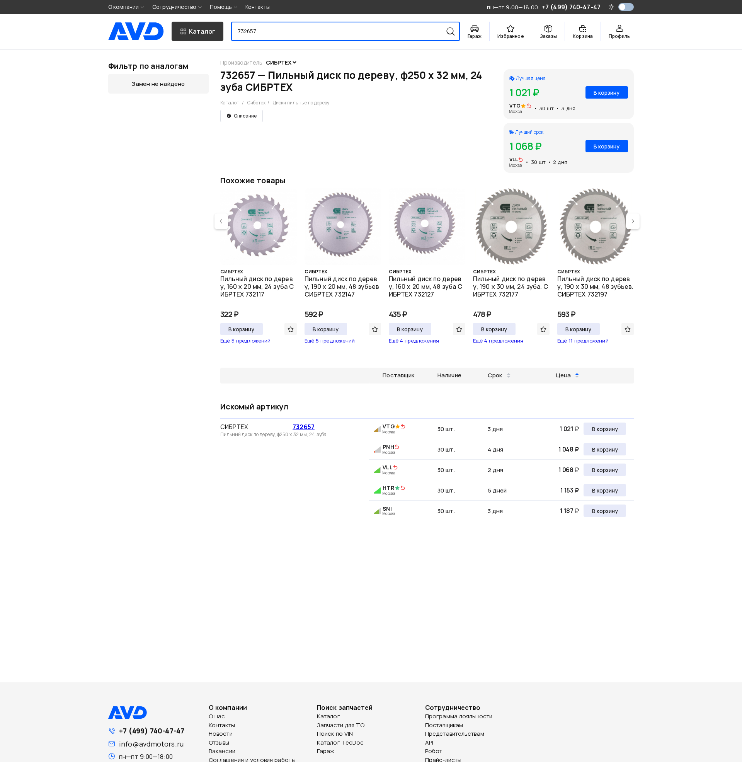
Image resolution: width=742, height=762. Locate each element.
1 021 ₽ (569, 428)
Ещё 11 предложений (583, 340)
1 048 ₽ (568, 449)
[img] (529, 106)
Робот (433, 751)
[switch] (626, 7)
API (429, 742)
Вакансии (222, 751)
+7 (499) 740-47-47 (151, 730)
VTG (515, 105)
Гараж (326, 751)
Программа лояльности (458, 716)
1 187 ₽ (569, 510)
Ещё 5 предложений (245, 340)
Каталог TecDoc (340, 742)
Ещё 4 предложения (414, 340)
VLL (513, 159)
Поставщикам (444, 725)
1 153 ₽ (569, 490)
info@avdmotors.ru (151, 743)
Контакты (257, 6)
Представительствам (454, 734)
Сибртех (256, 102)
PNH (388, 446)
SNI (387, 508)
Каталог (229, 102)
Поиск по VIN (335, 734)
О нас (217, 716)
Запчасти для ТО (341, 725)
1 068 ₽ (568, 469)
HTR (388, 487)
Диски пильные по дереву (301, 102)
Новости (221, 734)
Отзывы (219, 742)
